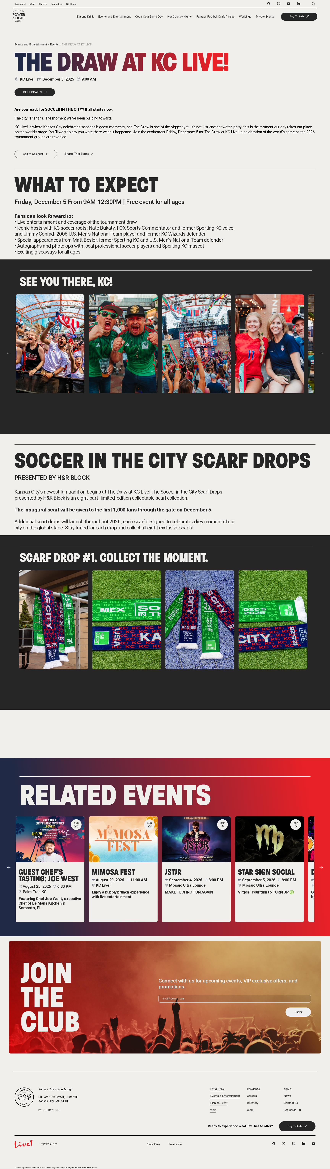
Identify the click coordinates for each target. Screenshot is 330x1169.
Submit (298, 1012)
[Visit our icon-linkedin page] (298, 4)
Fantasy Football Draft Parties (215, 16)
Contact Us (56, 4)
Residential (20, 4)
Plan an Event (218, 1103)
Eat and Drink (85, 16)
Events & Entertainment (225, 1096)
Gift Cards (71, 4)
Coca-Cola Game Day (149, 16)
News (287, 1096)
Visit (213, 1110)
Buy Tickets (297, 16)
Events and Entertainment (114, 16)
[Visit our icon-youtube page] (288, 4)
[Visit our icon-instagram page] (279, 4)
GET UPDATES (32, 92)
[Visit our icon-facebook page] (269, 4)
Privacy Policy (153, 1144)
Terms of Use (175, 1144)
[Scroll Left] (9, 353)
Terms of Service (83, 1168)
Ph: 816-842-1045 (49, 1110)
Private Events (265, 16)
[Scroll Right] (321, 353)
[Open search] (307, 4)
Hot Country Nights (179, 16)
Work (32, 4)
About (287, 1089)
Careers (43, 4)
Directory (252, 1103)
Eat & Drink (217, 1089)
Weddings (245, 16)
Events (54, 44)
